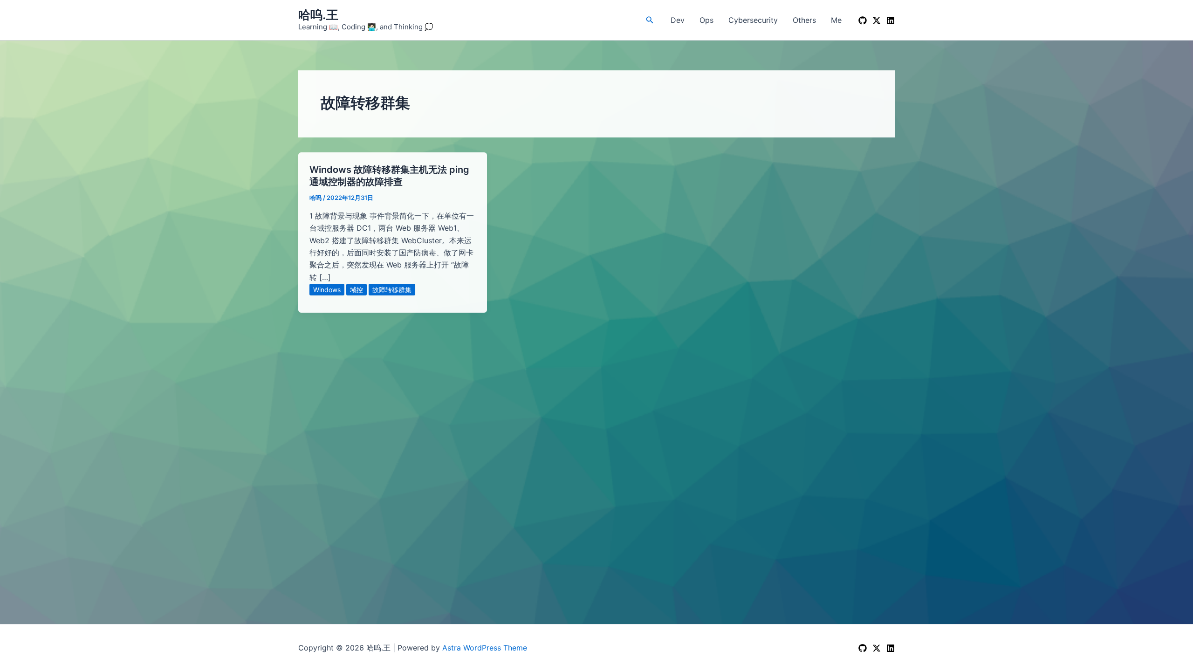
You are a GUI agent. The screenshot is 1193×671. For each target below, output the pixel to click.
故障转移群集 (391, 290)
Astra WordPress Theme (484, 647)
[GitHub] (862, 20)
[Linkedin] (890, 20)
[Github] (862, 648)
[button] (650, 20)
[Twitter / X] (876, 20)
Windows (327, 290)
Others (804, 20)
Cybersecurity (753, 20)
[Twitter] (876, 648)
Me (836, 20)
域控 (356, 290)
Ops (706, 20)
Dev (678, 20)
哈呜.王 (318, 14)
